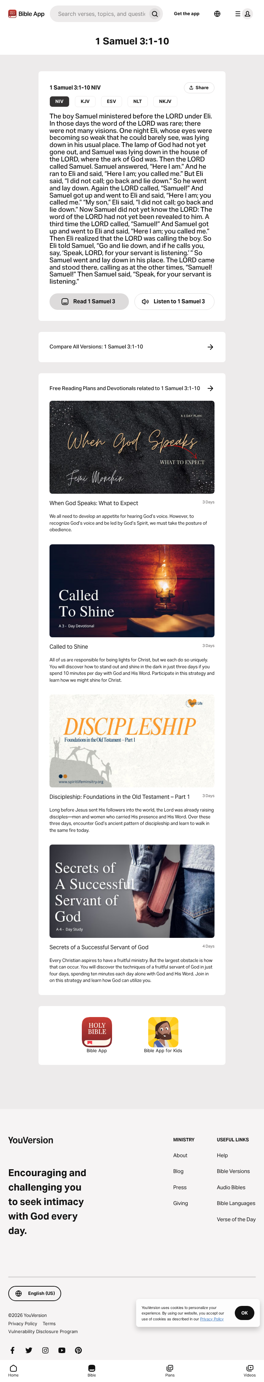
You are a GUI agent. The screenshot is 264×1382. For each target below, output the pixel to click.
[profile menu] (243, 14)
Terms (49, 1323)
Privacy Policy (22, 1323)
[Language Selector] (217, 14)
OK (244, 1313)
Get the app (186, 13)
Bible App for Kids (163, 1050)
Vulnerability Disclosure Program (43, 1331)
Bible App (97, 1050)
